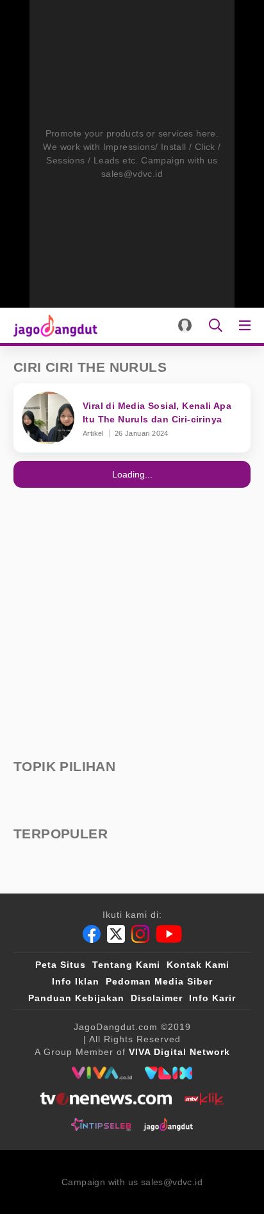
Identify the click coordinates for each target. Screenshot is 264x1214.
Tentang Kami (126, 965)
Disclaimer (157, 998)
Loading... (132, 474)
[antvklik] (204, 1098)
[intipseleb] (101, 1124)
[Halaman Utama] (53, 325)
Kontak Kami (198, 965)
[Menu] (247, 325)
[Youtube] (169, 934)
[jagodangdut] (168, 1124)
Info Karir (212, 998)
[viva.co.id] (101, 1073)
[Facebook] (92, 934)
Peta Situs (60, 965)
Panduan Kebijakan (76, 998)
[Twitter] (116, 934)
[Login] (185, 325)
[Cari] (216, 325)
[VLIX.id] (168, 1073)
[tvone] (106, 1098)
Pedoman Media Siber (159, 981)
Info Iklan (75, 981)
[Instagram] (140, 934)
